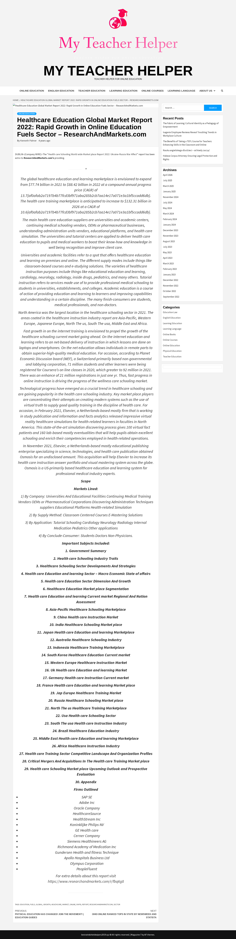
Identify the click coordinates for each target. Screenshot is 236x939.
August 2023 (169, 241)
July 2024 (167, 202)
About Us (205, 90)
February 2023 (170, 268)
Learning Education (123, 90)
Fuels (32, 904)
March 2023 (168, 263)
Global (39, 904)
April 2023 (167, 257)
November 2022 (170, 285)
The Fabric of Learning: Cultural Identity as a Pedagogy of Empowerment (191, 125)
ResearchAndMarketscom (101, 904)
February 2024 (170, 219)
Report (85, 904)
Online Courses (152, 90)
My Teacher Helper (118, 70)
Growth (47, 904)
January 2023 (169, 274)
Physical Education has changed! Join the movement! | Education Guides (49, 914)
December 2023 (170, 230)
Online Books (169, 334)
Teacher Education (91, 90)
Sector (117, 904)
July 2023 (167, 246)
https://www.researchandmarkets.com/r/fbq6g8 (86, 881)
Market (65, 904)
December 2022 (170, 280)
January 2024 (169, 224)
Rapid (78, 904)
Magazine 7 (136, 934)
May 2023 (167, 252)
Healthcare (56, 904)
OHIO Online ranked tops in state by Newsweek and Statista (124, 914)
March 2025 (168, 185)
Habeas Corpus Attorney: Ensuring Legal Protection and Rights (190, 157)
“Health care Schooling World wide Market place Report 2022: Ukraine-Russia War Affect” (92, 154)
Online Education (32, 90)
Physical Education (172, 350)
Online (73, 904)
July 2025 (167, 180)
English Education (61, 90)
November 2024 (170, 197)
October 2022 (169, 291)
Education (24, 904)
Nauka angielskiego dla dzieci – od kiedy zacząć (186, 150)
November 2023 (170, 235)
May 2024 (167, 208)
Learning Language (181, 90)
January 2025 (169, 191)
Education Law (170, 312)
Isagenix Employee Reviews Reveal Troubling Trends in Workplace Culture (189, 134)
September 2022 (171, 296)
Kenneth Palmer (28, 140)
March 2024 (168, 213)
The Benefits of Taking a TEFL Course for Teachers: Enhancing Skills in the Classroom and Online (187, 143)
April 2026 (167, 174)
